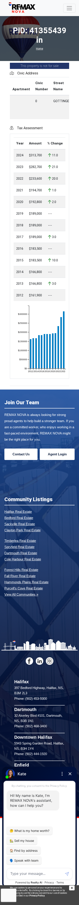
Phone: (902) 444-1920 (30, 754)
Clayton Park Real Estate (22, 530)
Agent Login (57, 454)
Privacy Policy (37, 895)
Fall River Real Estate (20, 576)
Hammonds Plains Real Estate (26, 582)
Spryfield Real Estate (19, 547)
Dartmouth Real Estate (20, 553)
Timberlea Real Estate (20, 541)
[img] (74, 888)
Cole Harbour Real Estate (22, 559)
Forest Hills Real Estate (21, 570)
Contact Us (21, 454)
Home (39, 48)
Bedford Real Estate (18, 518)
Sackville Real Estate (19, 524)
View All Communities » (21, 594)
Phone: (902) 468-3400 (30, 726)
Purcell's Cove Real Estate (23, 588)
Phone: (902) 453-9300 (30, 698)
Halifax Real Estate (18, 511)
